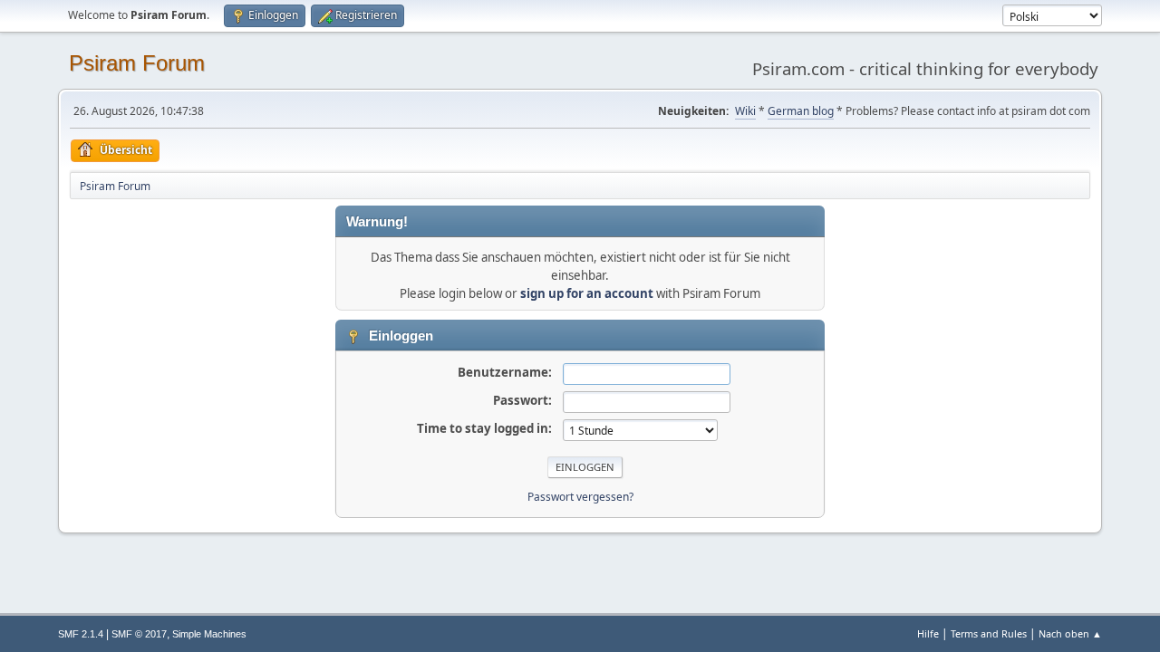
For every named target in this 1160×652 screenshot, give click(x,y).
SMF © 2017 (139, 633)
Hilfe (928, 633)
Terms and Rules (989, 633)
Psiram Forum (137, 63)
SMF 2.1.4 (80, 633)
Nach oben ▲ (1070, 633)
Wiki (745, 111)
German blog (801, 111)
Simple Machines (209, 633)
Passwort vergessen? (580, 496)
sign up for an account (586, 293)
